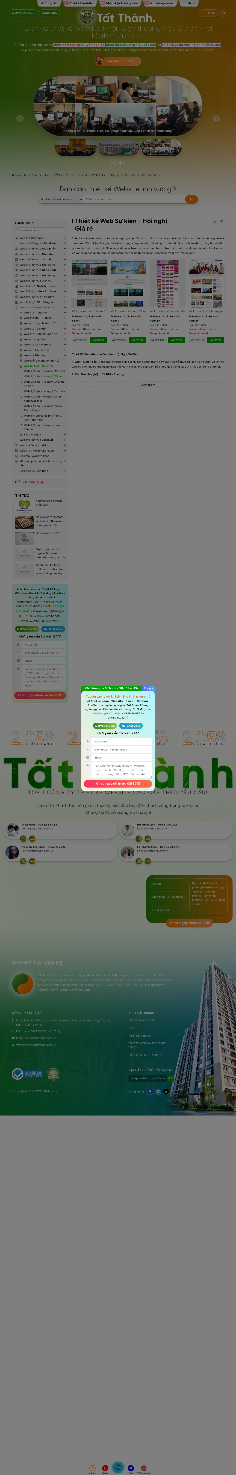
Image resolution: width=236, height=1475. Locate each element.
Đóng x (148, 688)
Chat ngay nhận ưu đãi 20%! (118, 783)
